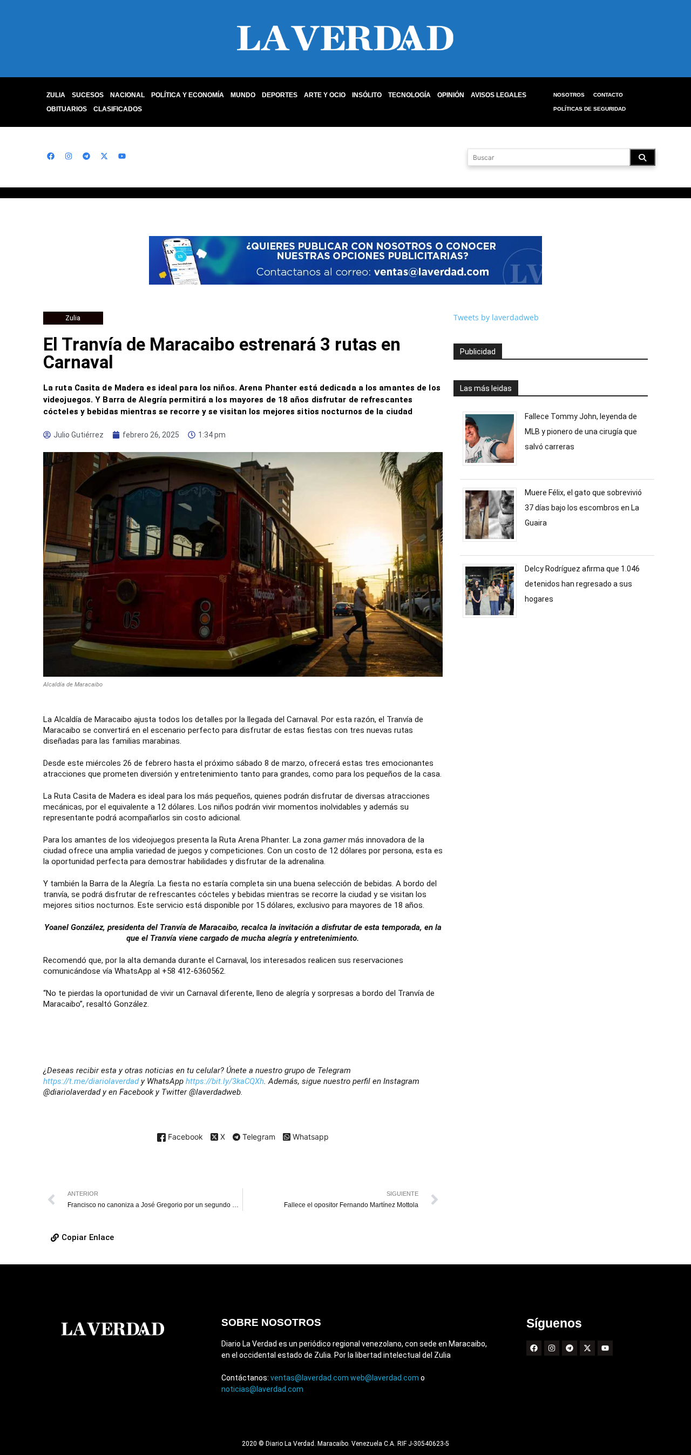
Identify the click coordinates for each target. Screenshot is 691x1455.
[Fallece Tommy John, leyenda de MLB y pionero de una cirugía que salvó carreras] (494, 465)
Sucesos (88, 95)
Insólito (367, 95)
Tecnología (409, 95)
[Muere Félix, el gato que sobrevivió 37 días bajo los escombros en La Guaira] (494, 541)
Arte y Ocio (325, 95)
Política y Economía (187, 95)
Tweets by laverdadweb (496, 317)
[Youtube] (122, 156)
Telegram (257, 1137)
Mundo (243, 95)
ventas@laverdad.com (309, 1377)
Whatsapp (309, 1137)
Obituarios (66, 109)
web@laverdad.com (384, 1377)
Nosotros (569, 95)
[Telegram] (86, 156)
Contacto (608, 95)
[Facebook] (50, 156)
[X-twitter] (104, 156)
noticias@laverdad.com (262, 1389)
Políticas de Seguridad (589, 109)
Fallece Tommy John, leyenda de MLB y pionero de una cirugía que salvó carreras (581, 431)
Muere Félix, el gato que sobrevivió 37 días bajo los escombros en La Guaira (583, 507)
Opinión (450, 95)
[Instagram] (68, 156)
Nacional (127, 95)
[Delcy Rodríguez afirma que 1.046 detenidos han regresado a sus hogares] (494, 617)
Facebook (184, 1137)
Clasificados (117, 109)
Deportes (279, 95)
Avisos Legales (498, 95)
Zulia (55, 95)
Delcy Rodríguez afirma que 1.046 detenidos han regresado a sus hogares (582, 583)
